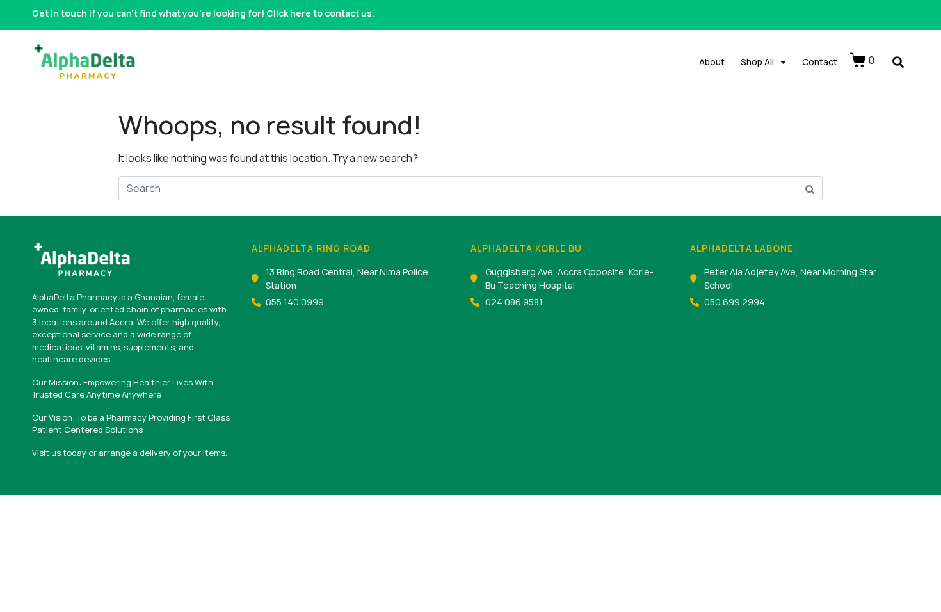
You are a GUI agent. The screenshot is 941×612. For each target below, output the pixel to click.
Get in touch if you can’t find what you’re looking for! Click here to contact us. (203, 13)
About (712, 62)
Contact (819, 62)
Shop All (757, 62)
